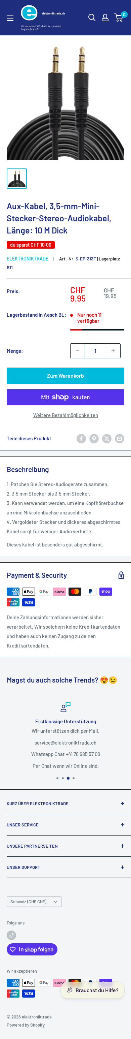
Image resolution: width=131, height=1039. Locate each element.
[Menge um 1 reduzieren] (78, 351)
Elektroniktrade (27, 258)
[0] (119, 17)
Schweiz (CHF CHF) (28, 901)
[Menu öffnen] (10, 18)
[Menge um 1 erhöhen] (113, 351)
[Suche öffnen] (92, 17)
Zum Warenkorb (65, 375)
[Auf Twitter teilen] (107, 438)
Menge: (15, 351)
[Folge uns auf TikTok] (11, 935)
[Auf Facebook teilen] (81, 438)
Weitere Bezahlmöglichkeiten (65, 415)
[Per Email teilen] (119, 438)
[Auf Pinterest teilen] (94, 438)
